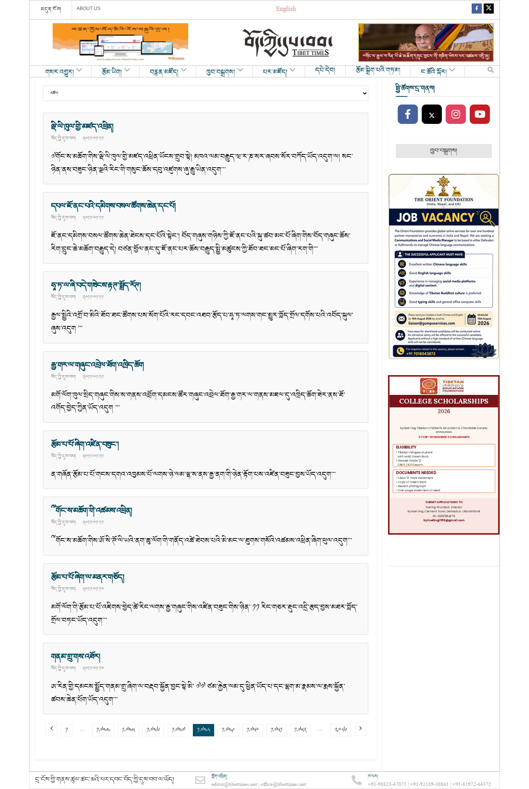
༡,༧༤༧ (178, 730)
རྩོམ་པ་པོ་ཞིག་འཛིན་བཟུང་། (85, 444)
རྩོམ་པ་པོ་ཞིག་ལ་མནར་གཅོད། (87, 577)
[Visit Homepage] (288, 43)
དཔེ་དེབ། (325, 70)
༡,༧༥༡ (276, 730)
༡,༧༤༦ (153, 730)
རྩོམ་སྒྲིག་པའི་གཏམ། (378, 70)
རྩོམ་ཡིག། (112, 72)
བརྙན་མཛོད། (164, 72)
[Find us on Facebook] (477, 9)
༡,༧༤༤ (103, 730)
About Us (88, 8)
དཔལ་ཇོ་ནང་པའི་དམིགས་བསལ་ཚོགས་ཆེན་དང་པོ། (113, 206)
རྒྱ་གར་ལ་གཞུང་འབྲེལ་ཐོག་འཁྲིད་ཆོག (97, 365)
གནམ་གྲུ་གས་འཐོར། (75, 656)
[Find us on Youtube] (480, 115)
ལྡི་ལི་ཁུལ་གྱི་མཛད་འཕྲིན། (82, 126)
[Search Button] (491, 71)
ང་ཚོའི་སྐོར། (434, 72)
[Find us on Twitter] (489, 9)
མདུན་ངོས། (51, 9)
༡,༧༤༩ (228, 730)
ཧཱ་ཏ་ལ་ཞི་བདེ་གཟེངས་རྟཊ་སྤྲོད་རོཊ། (96, 285)
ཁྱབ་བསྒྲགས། (220, 72)
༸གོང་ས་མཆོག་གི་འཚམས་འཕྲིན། (91, 510)
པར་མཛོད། (275, 72)
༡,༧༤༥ (128, 730)
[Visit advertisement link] (120, 42)
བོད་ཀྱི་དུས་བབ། (63, 138)
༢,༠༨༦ (341, 730)
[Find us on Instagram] (456, 115)
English (286, 10)
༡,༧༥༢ (300, 730)
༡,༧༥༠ (253, 730)
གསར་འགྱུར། (59, 72)
